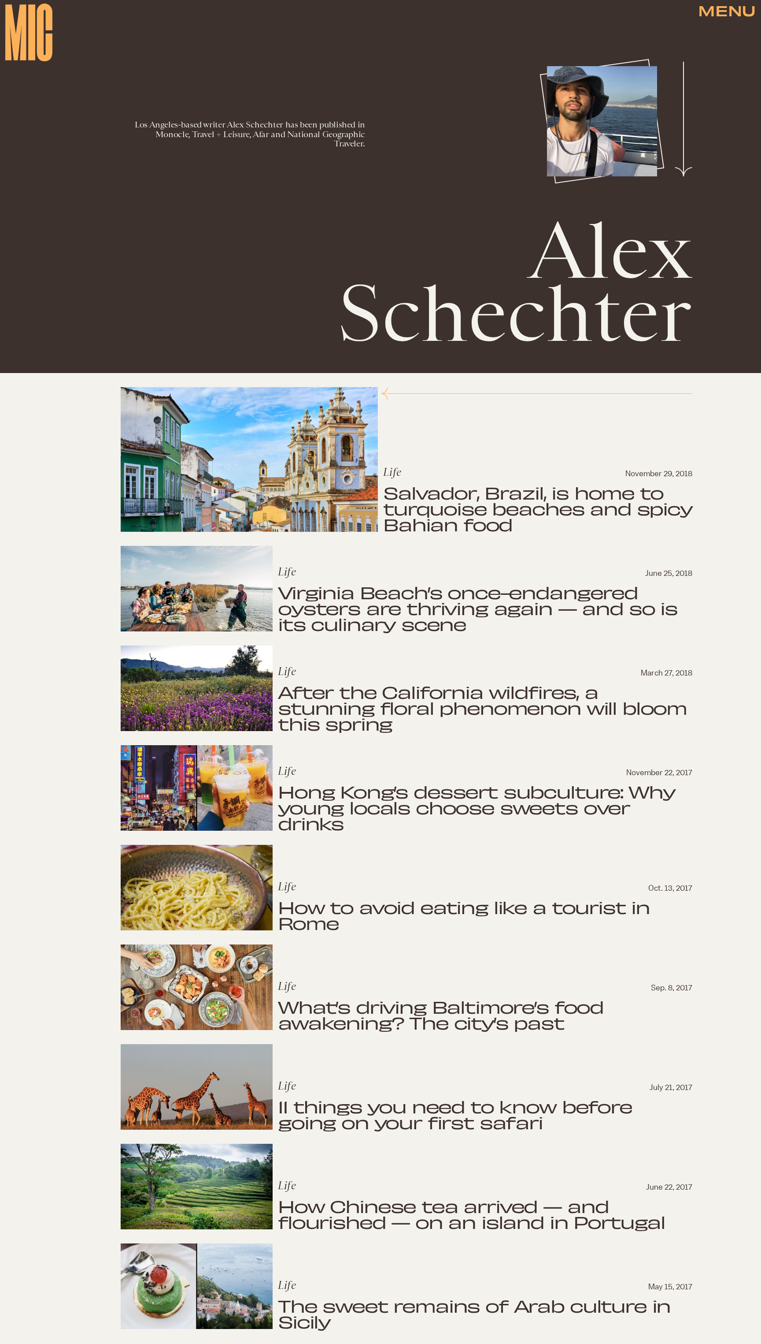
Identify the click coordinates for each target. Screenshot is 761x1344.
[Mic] (28, 32)
